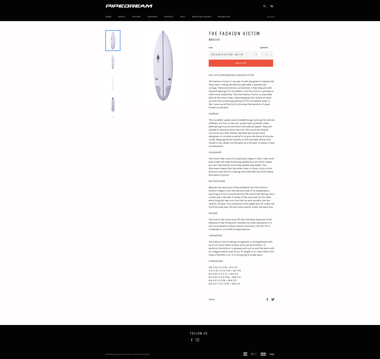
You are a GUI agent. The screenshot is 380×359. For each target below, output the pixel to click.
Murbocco (224, 16)
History (136, 16)
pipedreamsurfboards (122, 354)
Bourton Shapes (201, 16)
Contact (169, 16)
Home (108, 16)
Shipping (152, 16)
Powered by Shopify (141, 354)
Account (271, 17)
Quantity (264, 48)
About (121, 16)
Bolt (183, 16)
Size (211, 48)
